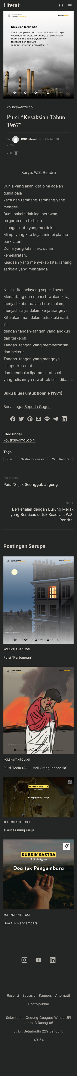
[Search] (61, 5)
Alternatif (62, 995)
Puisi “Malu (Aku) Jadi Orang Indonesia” (35, 768)
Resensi (13, 995)
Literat (11, 5)
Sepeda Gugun (37, 406)
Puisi (10, 459)
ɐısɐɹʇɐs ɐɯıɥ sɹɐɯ (18, 830)
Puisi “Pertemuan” (17, 657)
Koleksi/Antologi (20, 107)
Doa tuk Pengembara (20, 923)
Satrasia (29, 995)
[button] (69, 5)
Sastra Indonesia (32, 459)
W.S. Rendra (45, 172)
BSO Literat (29, 139)
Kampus (45, 995)
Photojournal (38, 1004)
